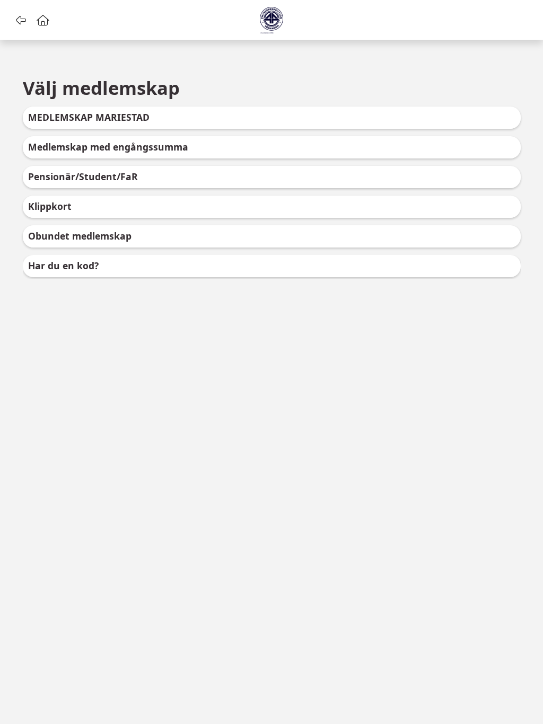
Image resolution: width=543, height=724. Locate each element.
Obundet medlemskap (80, 235)
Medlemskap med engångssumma (108, 146)
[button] (20, 20)
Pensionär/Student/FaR (83, 176)
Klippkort (50, 206)
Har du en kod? (63, 265)
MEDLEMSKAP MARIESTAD (89, 117)
